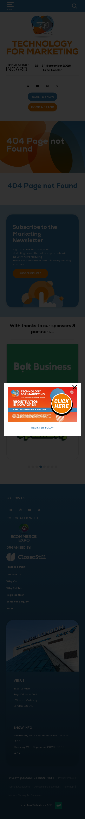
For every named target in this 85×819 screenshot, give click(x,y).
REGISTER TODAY (42, 427)
